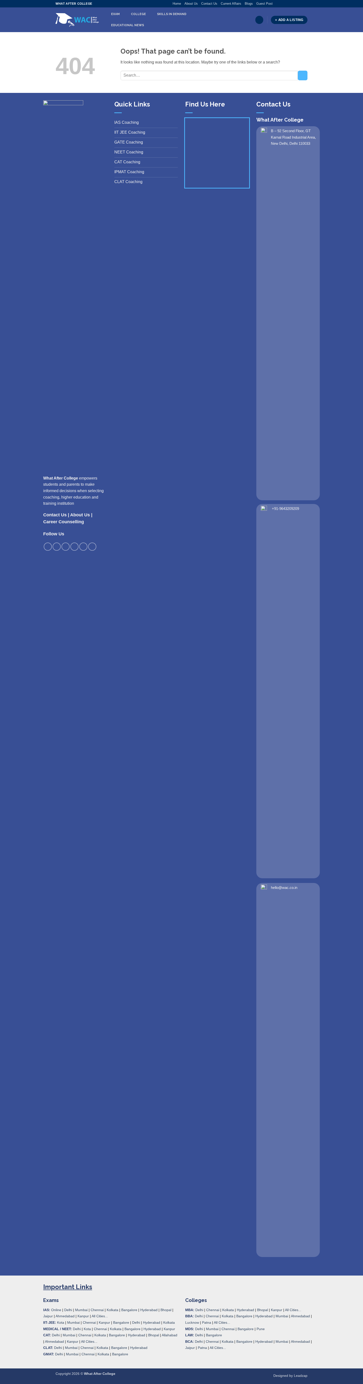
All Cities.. (88, 1341)
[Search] (259, 20)
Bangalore (129, 1310)
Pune (261, 1329)
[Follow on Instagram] (281, 3)
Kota (60, 1322)
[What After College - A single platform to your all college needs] (77, 20)
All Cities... (100, 1316)
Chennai (97, 1310)
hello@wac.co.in (284, 887)
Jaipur (48, 1316)
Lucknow (192, 1322)
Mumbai (81, 1310)
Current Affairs (231, 3)
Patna (206, 1322)
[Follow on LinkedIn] (300, 3)
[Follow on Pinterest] (295, 3)
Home (177, 3)
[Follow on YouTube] (304, 3)
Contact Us (209, 3)
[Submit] (302, 75)
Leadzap (300, 1376)
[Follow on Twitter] (286, 3)
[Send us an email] (290, 3)
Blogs (249, 3)
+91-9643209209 (285, 508)
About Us (191, 3)
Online (56, 1310)
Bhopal (166, 1310)
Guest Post (264, 3)
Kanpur (83, 1316)
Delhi (68, 1310)
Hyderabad (149, 1310)
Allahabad (169, 1335)
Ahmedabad (65, 1316)
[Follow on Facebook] (276, 3)
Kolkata (112, 1310)
